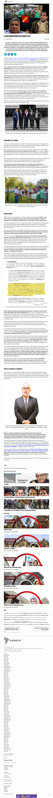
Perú (29, 622)
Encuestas (25, 617)
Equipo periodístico (8, 760)
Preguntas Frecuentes (8, 766)
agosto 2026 (6, 655)
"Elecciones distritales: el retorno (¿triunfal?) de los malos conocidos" (19, 497)
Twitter (5, 788)
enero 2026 (6, 665)
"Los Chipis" (6, 484)
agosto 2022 (6, 721)
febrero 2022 (6, 729)
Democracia (13, 615)
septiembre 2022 (7, 719)
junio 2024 (6, 691)
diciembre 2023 (7, 699)
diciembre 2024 (7, 682)
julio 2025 (6, 673)
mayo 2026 (6, 659)
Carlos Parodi (16, 613)
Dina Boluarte (24, 615)
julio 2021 (6, 739)
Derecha (18, 615)
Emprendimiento (16, 617)
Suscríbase (6, 769)
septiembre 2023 (7, 703)
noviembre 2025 (7, 667)
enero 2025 (6, 681)
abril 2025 (6, 677)
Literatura (38, 619)
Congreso (25, 613)
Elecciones (39, 615)
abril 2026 (6, 660)
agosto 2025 (6, 671)
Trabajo (34, 624)
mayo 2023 (6, 708)
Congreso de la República (35, 613)
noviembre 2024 (7, 684)
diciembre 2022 (7, 715)
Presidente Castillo (9, 624)
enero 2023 (6, 714)
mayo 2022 (6, 725)
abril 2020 (6, 751)
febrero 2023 (6, 712)
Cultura (9, 615)
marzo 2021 (6, 744)
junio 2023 (6, 707)
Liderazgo (31, 619)
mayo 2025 (6, 675)
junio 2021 (6, 740)
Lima (34, 619)
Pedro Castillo (21, 622)
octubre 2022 (6, 718)
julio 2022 (6, 722)
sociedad (30, 624)
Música (5, 622)
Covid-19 (6, 615)
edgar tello (6, 468)
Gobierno (7, 619)
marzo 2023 (6, 711)
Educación (35, 615)
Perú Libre (33, 622)
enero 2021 (6, 747)
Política (37, 622)
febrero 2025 (6, 680)
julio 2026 (6, 656)
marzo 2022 (6, 728)
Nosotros (6, 768)
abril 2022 (6, 726)
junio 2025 (6, 674)
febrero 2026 (6, 663)
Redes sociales (25, 624)
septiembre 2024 (7, 686)
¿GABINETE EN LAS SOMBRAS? (9, 548)
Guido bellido (13, 619)
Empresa (22, 617)
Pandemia (12, 622)
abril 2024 (6, 693)
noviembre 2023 (7, 700)
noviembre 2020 (7, 749)
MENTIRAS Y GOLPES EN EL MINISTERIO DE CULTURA (13, 605)
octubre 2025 (6, 669)
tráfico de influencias (15, 468)
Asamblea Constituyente (9, 613)
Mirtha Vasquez (43, 619)
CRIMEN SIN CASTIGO (8, 529)
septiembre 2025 (7, 670)
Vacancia (38, 624)
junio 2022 (6, 723)
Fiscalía (38, 617)
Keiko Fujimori (26, 619)
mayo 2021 (6, 741)
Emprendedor (9, 617)
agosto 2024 (6, 688)
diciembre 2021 (7, 732)
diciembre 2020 (7, 748)
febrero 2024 (6, 696)
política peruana (44, 622)
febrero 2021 (6, 745)
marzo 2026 (6, 662)
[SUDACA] (9, 2)
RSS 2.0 (8, 793)
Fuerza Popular (43, 617)
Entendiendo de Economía (32, 617)
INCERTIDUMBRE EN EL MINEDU (10, 586)
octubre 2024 (6, 685)
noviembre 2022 (7, 717)
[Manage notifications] (50, 795)
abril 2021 (6, 743)
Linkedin (5, 790)
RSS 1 (5, 793)
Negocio (8, 622)
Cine (20, 613)
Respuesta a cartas (8, 783)
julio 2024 (6, 689)
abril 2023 (6, 710)
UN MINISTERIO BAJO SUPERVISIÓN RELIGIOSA (12, 567)
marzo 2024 (6, 695)
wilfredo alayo (23, 468)
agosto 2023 (6, 704)
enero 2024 (6, 697)
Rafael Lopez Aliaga (18, 624)
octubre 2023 (6, 702)
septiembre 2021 (7, 736)
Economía (31, 615)
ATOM (11, 793)
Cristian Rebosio (9, 532)
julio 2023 (6, 706)
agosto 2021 (6, 737)
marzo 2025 (6, 678)
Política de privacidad (8, 765)
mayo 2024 (6, 692)
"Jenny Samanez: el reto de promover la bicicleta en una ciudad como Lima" (20, 510)
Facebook (6, 787)
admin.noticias (9, 39)
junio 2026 (6, 658)
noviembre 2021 (7, 733)
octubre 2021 (6, 734)
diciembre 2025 (7, 666)
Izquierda (19, 619)
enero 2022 (6, 730)
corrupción (44, 613)
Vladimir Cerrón (44, 624)
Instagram (6, 791)
